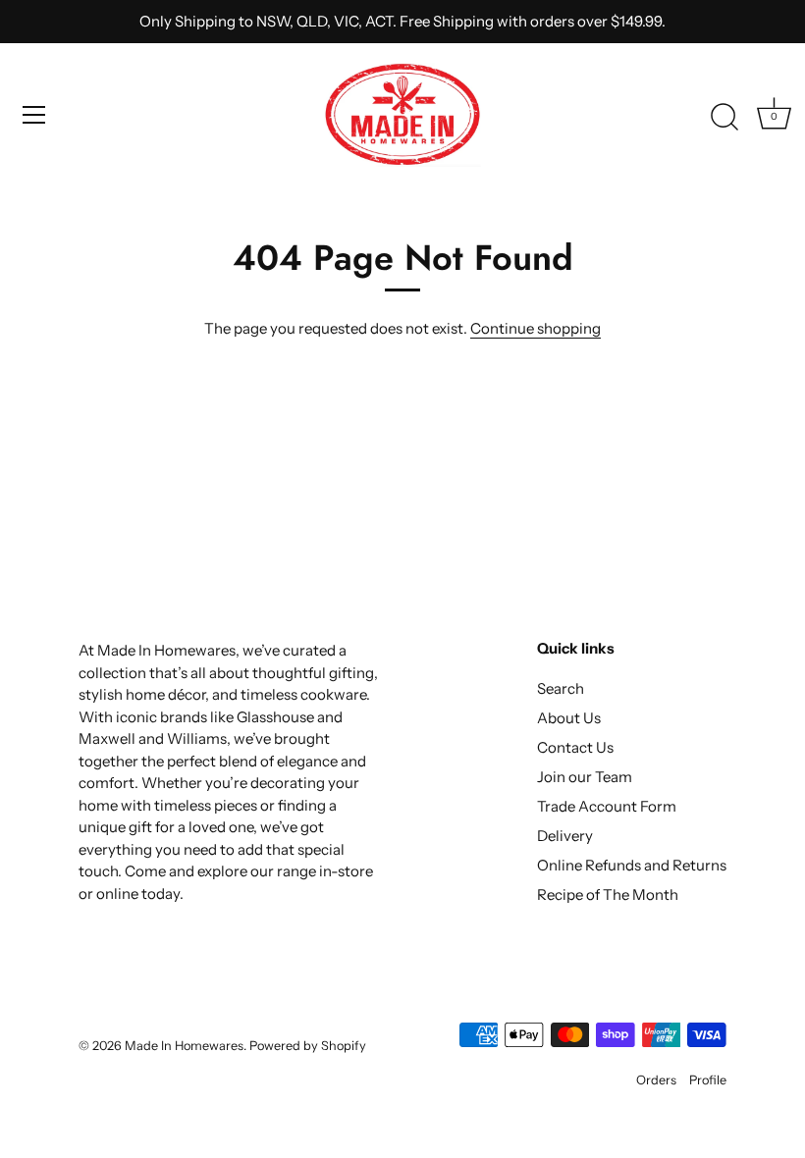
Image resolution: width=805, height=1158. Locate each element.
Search (560, 688)
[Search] (724, 117)
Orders (656, 1080)
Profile (707, 1080)
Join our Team (584, 776)
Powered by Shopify (307, 1045)
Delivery (565, 835)
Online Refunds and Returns (631, 865)
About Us (569, 718)
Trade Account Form (606, 806)
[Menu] (34, 114)
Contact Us (575, 747)
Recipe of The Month (607, 894)
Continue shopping (535, 328)
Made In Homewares (184, 1045)
